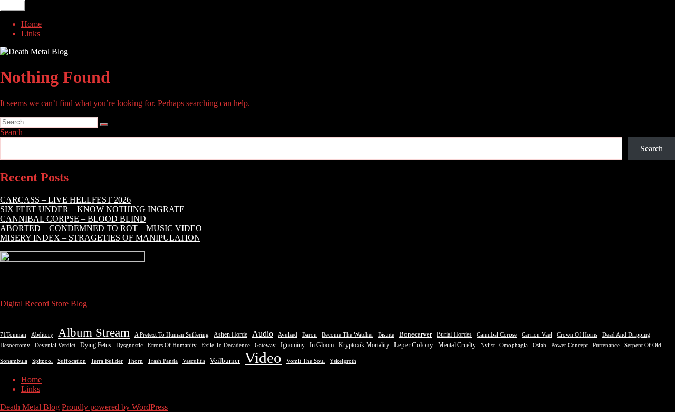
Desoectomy (15, 345)
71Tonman (13, 334)
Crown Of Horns (577, 334)
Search (11, 132)
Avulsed (287, 335)
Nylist (487, 345)
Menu (12, 5)
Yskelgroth (343, 361)
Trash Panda (163, 361)
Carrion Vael (537, 335)
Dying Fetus (95, 345)
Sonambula (13, 361)
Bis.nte (386, 335)
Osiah (539, 345)
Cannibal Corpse (497, 334)
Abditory (42, 335)
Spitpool (42, 361)
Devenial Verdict (55, 345)
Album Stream (94, 332)
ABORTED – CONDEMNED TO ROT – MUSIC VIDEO (101, 228)
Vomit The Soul (305, 361)
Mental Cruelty (457, 345)
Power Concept (569, 345)
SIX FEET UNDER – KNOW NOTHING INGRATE (92, 209)
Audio (262, 333)
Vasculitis (193, 361)
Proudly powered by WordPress (115, 407)
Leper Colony (413, 345)
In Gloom (322, 345)
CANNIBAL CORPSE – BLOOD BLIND (73, 218)
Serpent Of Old (642, 345)
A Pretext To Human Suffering (171, 334)
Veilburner (225, 361)
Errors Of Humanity (172, 345)
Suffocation (71, 361)
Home (31, 24)
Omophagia (513, 345)
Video (263, 357)
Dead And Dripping (626, 334)
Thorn (135, 361)
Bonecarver (415, 334)
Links (30, 33)
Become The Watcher (347, 334)
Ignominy (293, 345)
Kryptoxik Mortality (364, 345)
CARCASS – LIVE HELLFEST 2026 (65, 199)
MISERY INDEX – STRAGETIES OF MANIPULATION (100, 237)
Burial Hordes (454, 334)
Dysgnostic (129, 345)
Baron (309, 335)
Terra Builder (107, 361)
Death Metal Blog (30, 407)
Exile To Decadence (225, 345)
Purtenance (606, 345)
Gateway (265, 345)
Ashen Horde (230, 334)
